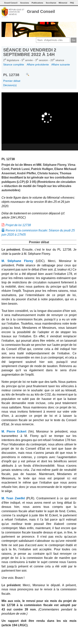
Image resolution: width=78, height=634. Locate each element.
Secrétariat (51, 3)
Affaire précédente (38, 64)
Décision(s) (10, 85)
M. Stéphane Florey (17, 261)
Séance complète (13, 64)
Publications (37, 3)
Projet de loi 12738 (18, 225)
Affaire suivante (60, 64)
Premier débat (11, 80)
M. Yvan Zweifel (13, 498)
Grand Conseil (41, 11)
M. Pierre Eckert (14, 431)
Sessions (24, 3)
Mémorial (63, 3)
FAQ (72, 3)
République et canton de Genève (16, 12)
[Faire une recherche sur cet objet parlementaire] (24, 72)
